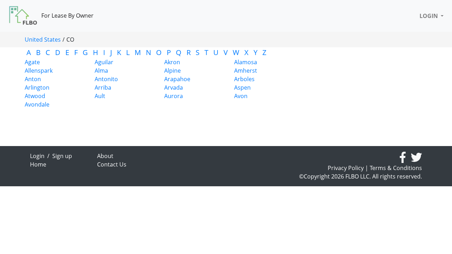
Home (38, 164)
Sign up (62, 156)
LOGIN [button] (429, 16)
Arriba (103, 87)
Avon (241, 96)
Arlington (37, 87)
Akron (172, 62)
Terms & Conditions (396, 168)
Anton (33, 79)
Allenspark (39, 70)
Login (37, 156)
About (105, 156)
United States (43, 39)
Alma (101, 70)
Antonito (106, 79)
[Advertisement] (360, 96)
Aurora (173, 96)
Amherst (245, 70)
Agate (32, 62)
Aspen (242, 87)
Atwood (35, 96)
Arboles (244, 79)
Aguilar (104, 62)
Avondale (37, 104)
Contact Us (111, 164)
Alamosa (245, 62)
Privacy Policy (346, 168)
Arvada (173, 87)
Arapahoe (177, 79)
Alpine (172, 70)
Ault (100, 96)
